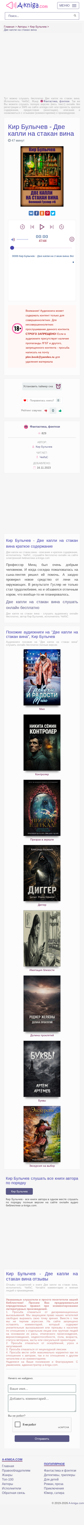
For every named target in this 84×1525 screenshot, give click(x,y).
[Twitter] (53, 213)
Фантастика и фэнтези (60, 1470)
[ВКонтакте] (31, 213)
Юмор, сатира (54, 1493)
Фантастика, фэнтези (56, 101)
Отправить (42, 1438)
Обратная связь (13, 1493)
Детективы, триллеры (59, 1475)
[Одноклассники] (42, 213)
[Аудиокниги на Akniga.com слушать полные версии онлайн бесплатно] (26, 5)
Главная (8, 1466)
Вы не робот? (16, 1415)
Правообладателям (16, 1470)
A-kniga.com (76, 1503)
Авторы (7, 1484)
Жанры (7, 1475)
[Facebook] (36, 213)
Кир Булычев (43, 446)
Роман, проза (53, 1484)
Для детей (51, 1479)
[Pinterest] (47, 213)
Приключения (54, 1488)
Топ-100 (7, 1479)
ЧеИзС (43, 457)
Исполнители (11, 1488)
